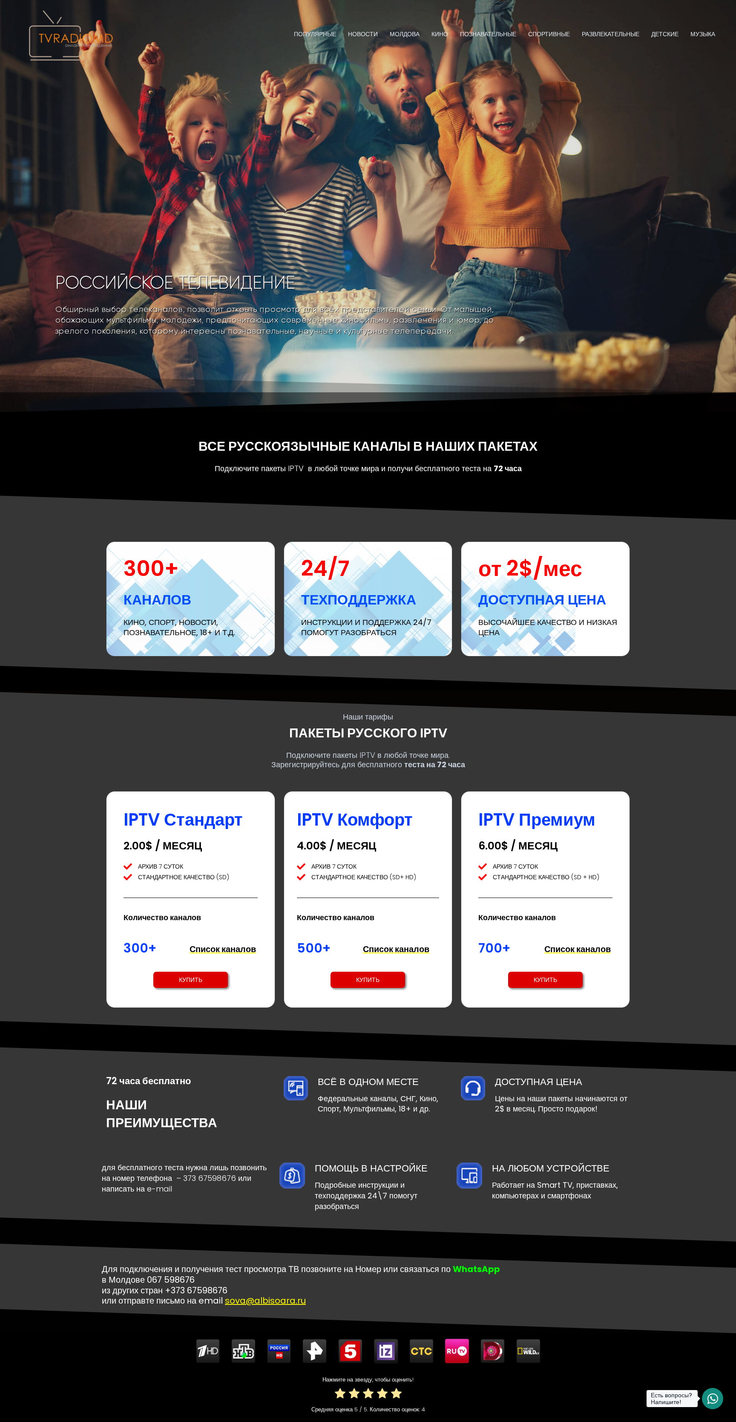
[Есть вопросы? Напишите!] (712, 1398)
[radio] (340, 1395)
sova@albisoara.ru (265, 1301)
